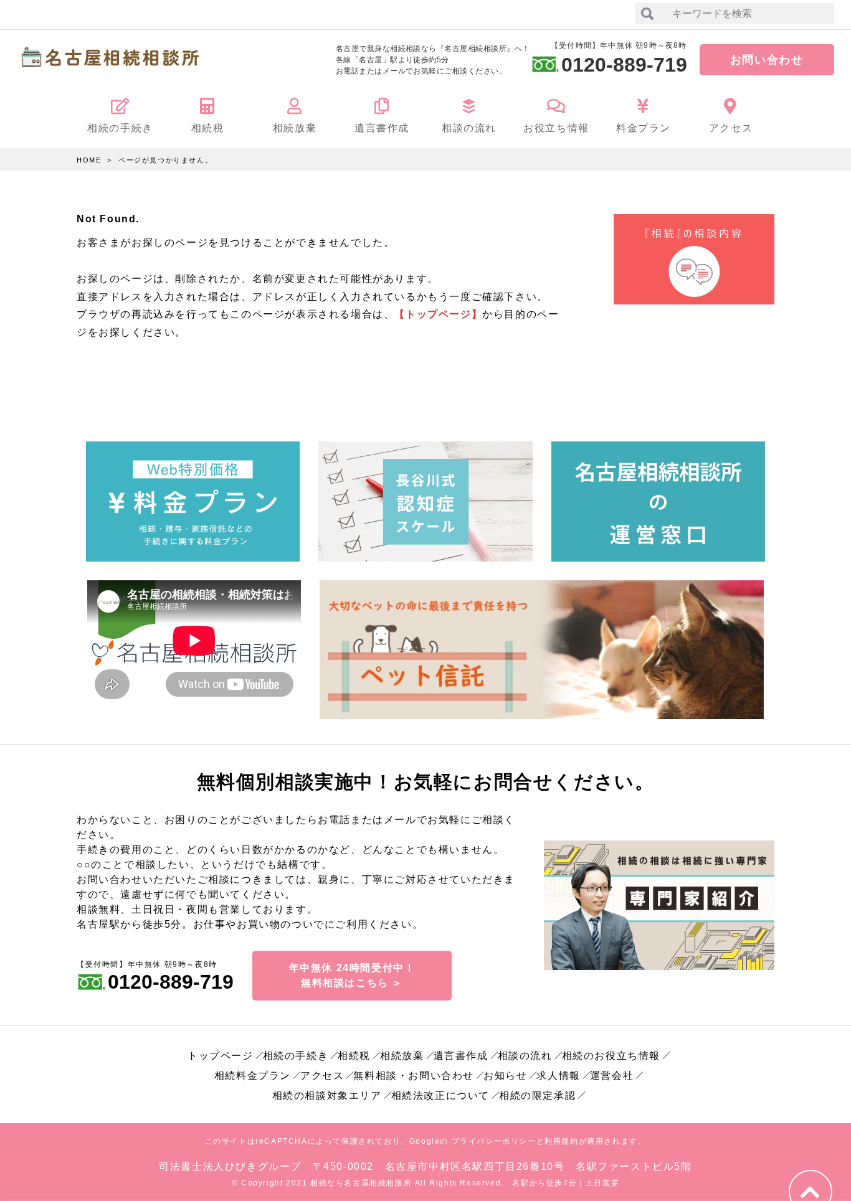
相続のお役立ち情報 (611, 1055)
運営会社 (612, 1075)
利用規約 (561, 1141)
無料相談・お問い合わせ (413, 1075)
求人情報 (558, 1075)
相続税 (354, 1055)
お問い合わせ (767, 60)
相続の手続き (296, 1055)
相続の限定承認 (537, 1095)
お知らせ (505, 1075)
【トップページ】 (438, 314)
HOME (89, 160)
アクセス (322, 1075)
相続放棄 (402, 1055)
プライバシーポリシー (494, 1141)
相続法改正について (440, 1095)
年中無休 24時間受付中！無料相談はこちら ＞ (352, 975)
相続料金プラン (252, 1075)
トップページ (221, 1055)
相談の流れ (525, 1055)
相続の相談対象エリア (327, 1095)
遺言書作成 (461, 1055)
